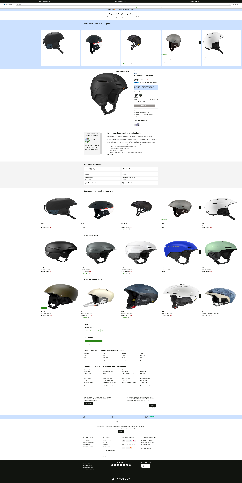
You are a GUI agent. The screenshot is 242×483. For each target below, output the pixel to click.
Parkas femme (87, 371)
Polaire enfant (125, 371)
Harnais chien (143, 375)
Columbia (124, 355)
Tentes (85, 380)
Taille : (135, 99)
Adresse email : (131, 402)
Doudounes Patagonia (145, 385)
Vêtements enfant (126, 369)
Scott (135, 73)
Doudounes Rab (143, 373)
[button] (109, 93)
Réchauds (105, 369)
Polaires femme (87, 373)
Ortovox (86, 355)
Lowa (85, 360)
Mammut (124, 360)
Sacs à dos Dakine (126, 385)
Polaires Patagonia (126, 375)
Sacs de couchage (88, 385)
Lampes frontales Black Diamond (129, 382)
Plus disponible (144, 105)
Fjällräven (124, 353)
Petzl (141, 360)
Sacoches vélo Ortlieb (145, 378)
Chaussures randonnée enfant (109, 382)
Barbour (104, 360)
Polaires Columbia (125, 380)
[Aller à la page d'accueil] (135, 71)
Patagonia (86, 353)
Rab (85, 357)
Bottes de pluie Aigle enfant (128, 373)
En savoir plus (137, 88)
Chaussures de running (108, 378)
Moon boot (105, 357)
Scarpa (123, 357)
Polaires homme (87, 378)
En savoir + (110, 154)
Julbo (141, 353)
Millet (104, 355)
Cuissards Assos (143, 369)
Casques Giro (143, 371)
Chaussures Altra (144, 380)
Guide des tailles (154, 99)
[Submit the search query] (229, 4)
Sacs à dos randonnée (108, 371)
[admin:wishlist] (156, 106)
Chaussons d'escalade (108, 380)
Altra (104, 353)
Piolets (104, 373)
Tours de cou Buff (144, 382)
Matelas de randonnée (89, 382)
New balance (143, 355)
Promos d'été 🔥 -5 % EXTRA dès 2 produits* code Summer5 (121, 9)
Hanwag (142, 357)
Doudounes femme (88, 369)
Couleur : (137, 91)
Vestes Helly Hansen (126, 378)
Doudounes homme (88, 375)
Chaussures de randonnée (109, 375)
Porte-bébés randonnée (108, 385)
